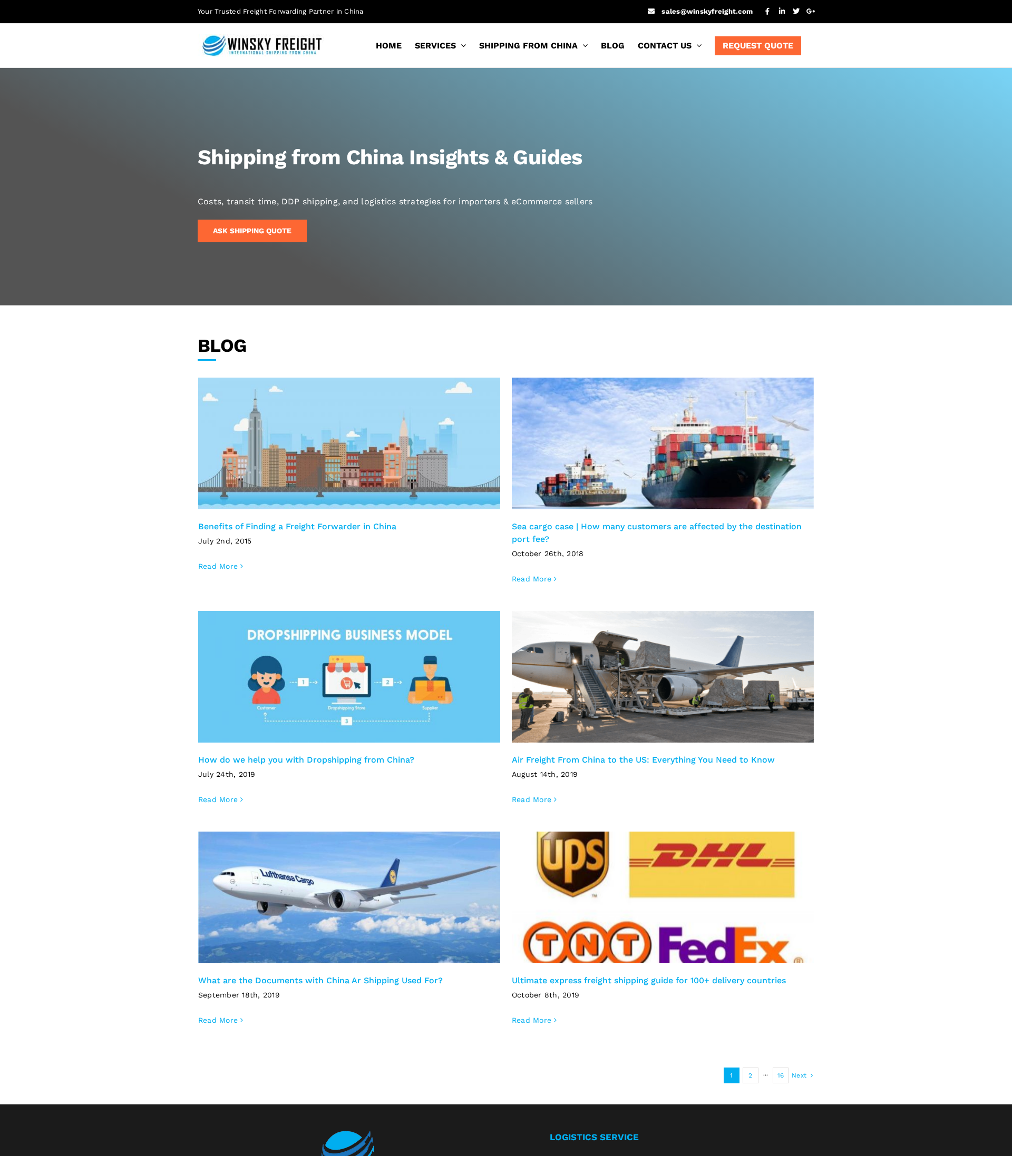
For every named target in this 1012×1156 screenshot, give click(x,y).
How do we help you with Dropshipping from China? (306, 760)
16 (780, 1075)
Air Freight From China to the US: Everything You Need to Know (643, 760)
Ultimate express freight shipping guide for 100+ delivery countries (649, 980)
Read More (218, 566)
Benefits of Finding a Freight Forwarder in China (297, 526)
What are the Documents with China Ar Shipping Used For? (320, 980)
